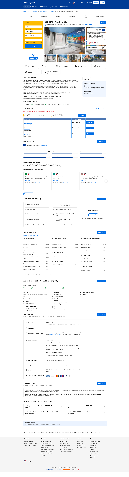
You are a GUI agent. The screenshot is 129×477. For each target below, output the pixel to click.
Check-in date (28, 29)
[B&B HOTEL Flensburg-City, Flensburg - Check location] (45, 25)
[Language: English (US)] (74, 2)
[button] (33, 40)
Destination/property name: (31, 24)
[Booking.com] (29, 3)
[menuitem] (27, 6)
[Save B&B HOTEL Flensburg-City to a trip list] (98, 22)
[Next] (104, 40)
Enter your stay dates (54, 334)
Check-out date (28, 33)
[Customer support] (78, 2)
